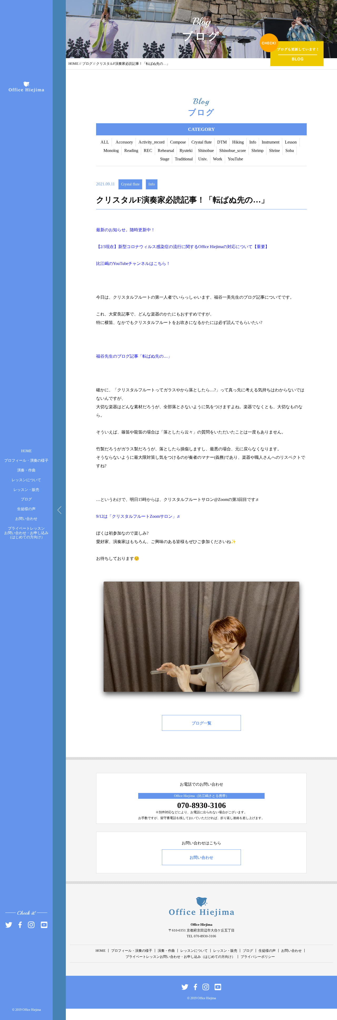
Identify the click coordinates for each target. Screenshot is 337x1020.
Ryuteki (186, 150)
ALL (105, 142)
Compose (178, 142)
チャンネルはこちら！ (149, 263)
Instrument (270, 142)
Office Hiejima (210, 246)
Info (252, 142)
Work (217, 159)
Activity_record (151, 142)
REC (148, 150)
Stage (164, 159)
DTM (222, 142)
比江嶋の (104, 263)
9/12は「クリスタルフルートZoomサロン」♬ (138, 516)
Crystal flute (201, 142)
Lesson (291, 142)
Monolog (111, 150)
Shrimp (257, 150)
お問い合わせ (26, 519)
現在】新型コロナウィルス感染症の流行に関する (152, 246)
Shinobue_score (232, 150)
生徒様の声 (26, 509)
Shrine (274, 150)
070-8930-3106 (201, 805)
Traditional (184, 159)
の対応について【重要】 (246, 246)
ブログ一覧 (201, 723)
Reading (131, 150)
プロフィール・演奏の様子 (26, 460)
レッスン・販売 (26, 489)
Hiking (238, 142)
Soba (289, 150)
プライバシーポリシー (258, 957)
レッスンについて (26, 480)
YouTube (235, 159)
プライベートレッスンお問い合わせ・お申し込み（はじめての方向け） (26, 532)
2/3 (103, 246)
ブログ (26, 499)
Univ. (202, 159)
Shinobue (206, 150)
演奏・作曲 (26, 470)
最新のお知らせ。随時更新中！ (125, 230)
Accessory (124, 142)
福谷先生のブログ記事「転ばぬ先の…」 (134, 356)
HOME (26, 451)
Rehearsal (166, 150)
